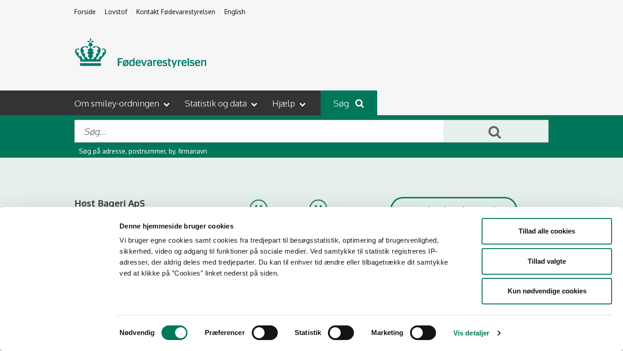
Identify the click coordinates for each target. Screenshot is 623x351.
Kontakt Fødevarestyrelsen (175, 12)
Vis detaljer (471, 333)
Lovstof (116, 12)
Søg (342, 102)
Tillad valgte (547, 261)
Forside (85, 12)
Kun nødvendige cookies (547, 291)
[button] (122, 102)
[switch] (265, 332)
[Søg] (495, 131)
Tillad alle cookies (547, 231)
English (234, 12)
